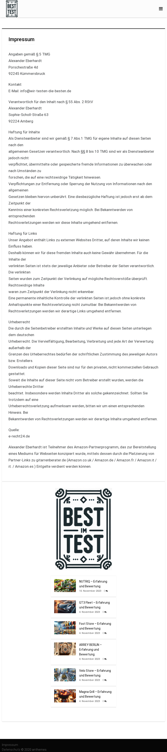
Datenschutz (11, 749)
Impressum (10, 745)
